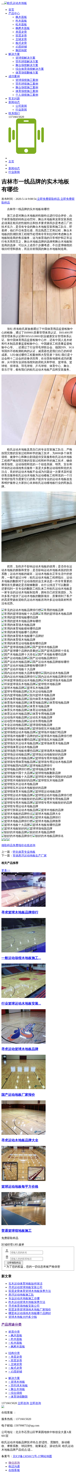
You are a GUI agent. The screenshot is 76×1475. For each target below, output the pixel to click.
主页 (11, 161)
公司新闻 (21, 105)
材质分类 (14, 1331)
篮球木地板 (16, 1381)
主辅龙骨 (21, 39)
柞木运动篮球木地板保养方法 (26, 1302)
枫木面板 (21, 17)
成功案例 (14, 76)
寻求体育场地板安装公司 (24, 1305)
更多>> (5, 870)
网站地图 (46, 1456)
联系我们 (14, 113)
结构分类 (14, 1353)
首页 (11, 9)
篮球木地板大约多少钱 (22, 1316)
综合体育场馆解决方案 (30, 68)
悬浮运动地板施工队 (21, 1294)
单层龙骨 (21, 31)
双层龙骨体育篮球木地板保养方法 (29, 1290)
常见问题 (14, 98)
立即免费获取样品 (48, 198)
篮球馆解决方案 (25, 57)
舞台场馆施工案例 (27, 87)
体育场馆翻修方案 (27, 72)
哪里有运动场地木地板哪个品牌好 (29, 1313)
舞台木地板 (16, 1389)
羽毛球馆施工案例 (27, 83)
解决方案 (14, 54)
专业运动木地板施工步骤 (24, 1298)
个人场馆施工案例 (27, 94)
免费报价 (18, 845)
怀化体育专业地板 (24, 851)
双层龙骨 (21, 35)
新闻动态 (14, 102)
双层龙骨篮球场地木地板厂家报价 (29, 1309)
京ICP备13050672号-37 (27, 1456)
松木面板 (21, 24)
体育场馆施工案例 (27, 91)
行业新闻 (21, 109)
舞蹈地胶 (21, 50)
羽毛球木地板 (18, 1385)
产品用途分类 (11, 1324)
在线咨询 (29, 845)
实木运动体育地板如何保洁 (25, 1283)
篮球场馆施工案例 (27, 79)
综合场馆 (15, 1392)
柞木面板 (21, 20)
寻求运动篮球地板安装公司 (25, 1287)
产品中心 (14, 13)
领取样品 (7, 845)
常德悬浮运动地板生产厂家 (30, 855)
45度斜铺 (21, 46)
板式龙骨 (21, 42)
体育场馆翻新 (18, 1396)
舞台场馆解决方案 (27, 65)
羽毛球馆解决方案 (27, 61)
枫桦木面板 (23, 28)
